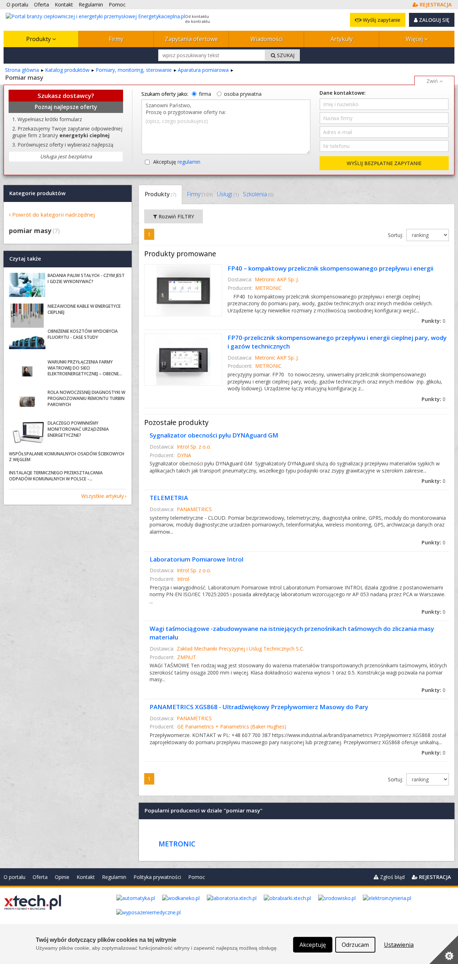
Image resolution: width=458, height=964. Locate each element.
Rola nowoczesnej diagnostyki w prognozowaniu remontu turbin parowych (86, 398)
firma (205, 93)
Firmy (116, 39)
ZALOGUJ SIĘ (433, 19)
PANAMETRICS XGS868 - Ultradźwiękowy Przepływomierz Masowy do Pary (259, 707)
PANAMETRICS (194, 509)
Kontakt (86, 877)
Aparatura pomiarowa (203, 69)
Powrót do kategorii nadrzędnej (53, 214)
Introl (183, 578)
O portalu (14, 877)
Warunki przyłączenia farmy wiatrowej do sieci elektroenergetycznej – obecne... (85, 368)
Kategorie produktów (37, 193)
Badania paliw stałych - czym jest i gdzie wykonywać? (86, 278)
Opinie (62, 877)
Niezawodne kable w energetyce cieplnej (84, 309)
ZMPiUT (186, 657)
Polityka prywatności (157, 877)
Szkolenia (258, 194)
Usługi (228, 194)
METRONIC (268, 288)
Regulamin (114, 877)
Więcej (415, 39)
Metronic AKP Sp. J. (277, 279)
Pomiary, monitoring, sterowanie (134, 69)
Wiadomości (266, 39)
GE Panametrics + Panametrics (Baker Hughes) (231, 726)
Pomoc (196, 877)
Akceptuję (176, 161)
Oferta (40, 877)
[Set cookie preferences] (443, 949)
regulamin (188, 161)
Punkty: (433, 320)
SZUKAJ (285, 55)
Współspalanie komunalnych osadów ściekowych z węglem (66, 457)
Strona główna (22, 69)
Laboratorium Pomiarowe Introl (196, 559)
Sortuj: (396, 235)
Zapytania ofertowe (191, 39)
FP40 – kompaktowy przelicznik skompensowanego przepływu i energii (330, 268)
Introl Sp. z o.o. (194, 446)
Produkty (39, 39)
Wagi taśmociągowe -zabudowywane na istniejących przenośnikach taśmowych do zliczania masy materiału (292, 632)
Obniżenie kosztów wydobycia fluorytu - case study (83, 334)
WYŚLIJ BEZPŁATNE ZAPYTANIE (384, 163)
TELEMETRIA (169, 498)
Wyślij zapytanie (380, 19)
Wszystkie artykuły (102, 496)
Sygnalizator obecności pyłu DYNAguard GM (214, 435)
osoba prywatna (243, 93)
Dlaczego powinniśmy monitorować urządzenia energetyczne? (78, 429)
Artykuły (342, 39)
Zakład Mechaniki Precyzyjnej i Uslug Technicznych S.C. (240, 648)
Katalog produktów (67, 69)
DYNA (184, 455)
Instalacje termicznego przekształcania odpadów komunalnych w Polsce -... (56, 476)
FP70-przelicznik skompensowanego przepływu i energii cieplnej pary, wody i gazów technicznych (337, 341)
